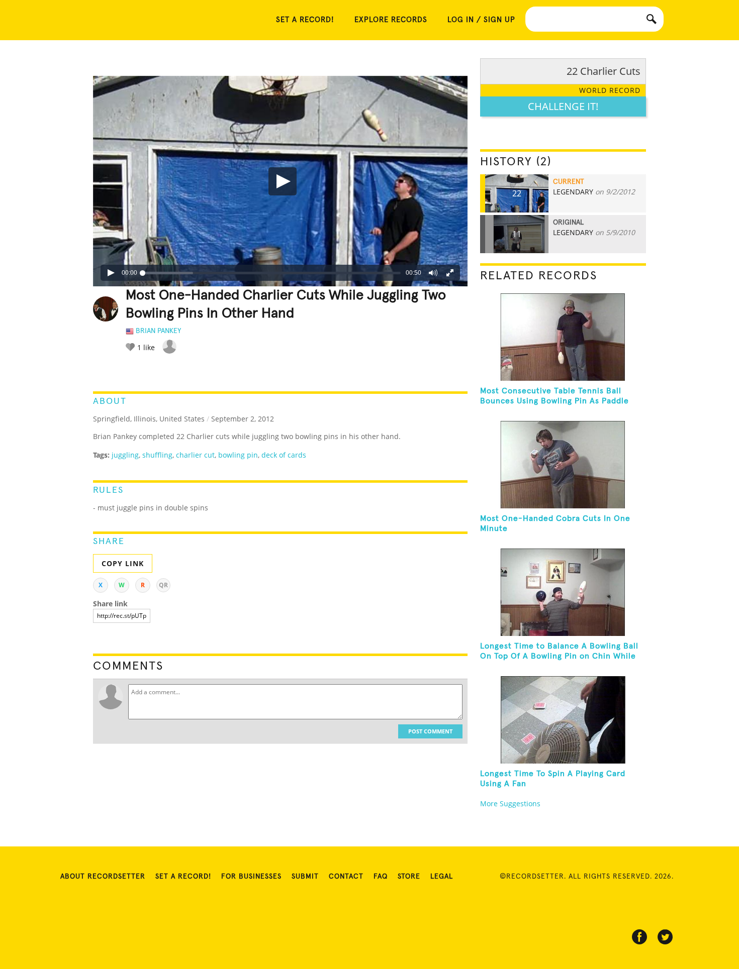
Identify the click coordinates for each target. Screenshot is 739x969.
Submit (305, 876)
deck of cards (283, 455)
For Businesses (251, 876)
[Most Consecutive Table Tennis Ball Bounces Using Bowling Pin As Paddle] (563, 337)
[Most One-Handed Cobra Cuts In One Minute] (563, 464)
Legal (441, 876)
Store (409, 876)
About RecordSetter (102, 876)
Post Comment (430, 731)
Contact (346, 876)
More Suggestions (510, 803)
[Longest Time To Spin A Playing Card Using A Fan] (563, 720)
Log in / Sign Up (481, 20)
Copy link (123, 563)
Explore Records (390, 20)
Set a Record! (183, 876)
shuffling (157, 455)
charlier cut (195, 455)
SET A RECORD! (305, 20)
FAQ (381, 876)
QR (163, 585)
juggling (125, 455)
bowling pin (238, 455)
